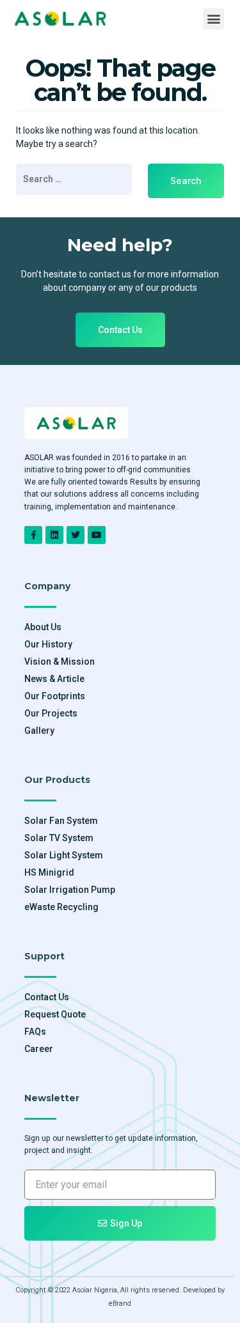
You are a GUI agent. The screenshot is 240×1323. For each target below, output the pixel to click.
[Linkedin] (54, 535)
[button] (213, 18)
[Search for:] (74, 179)
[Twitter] (75, 535)
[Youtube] (97, 535)
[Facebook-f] (33, 535)
